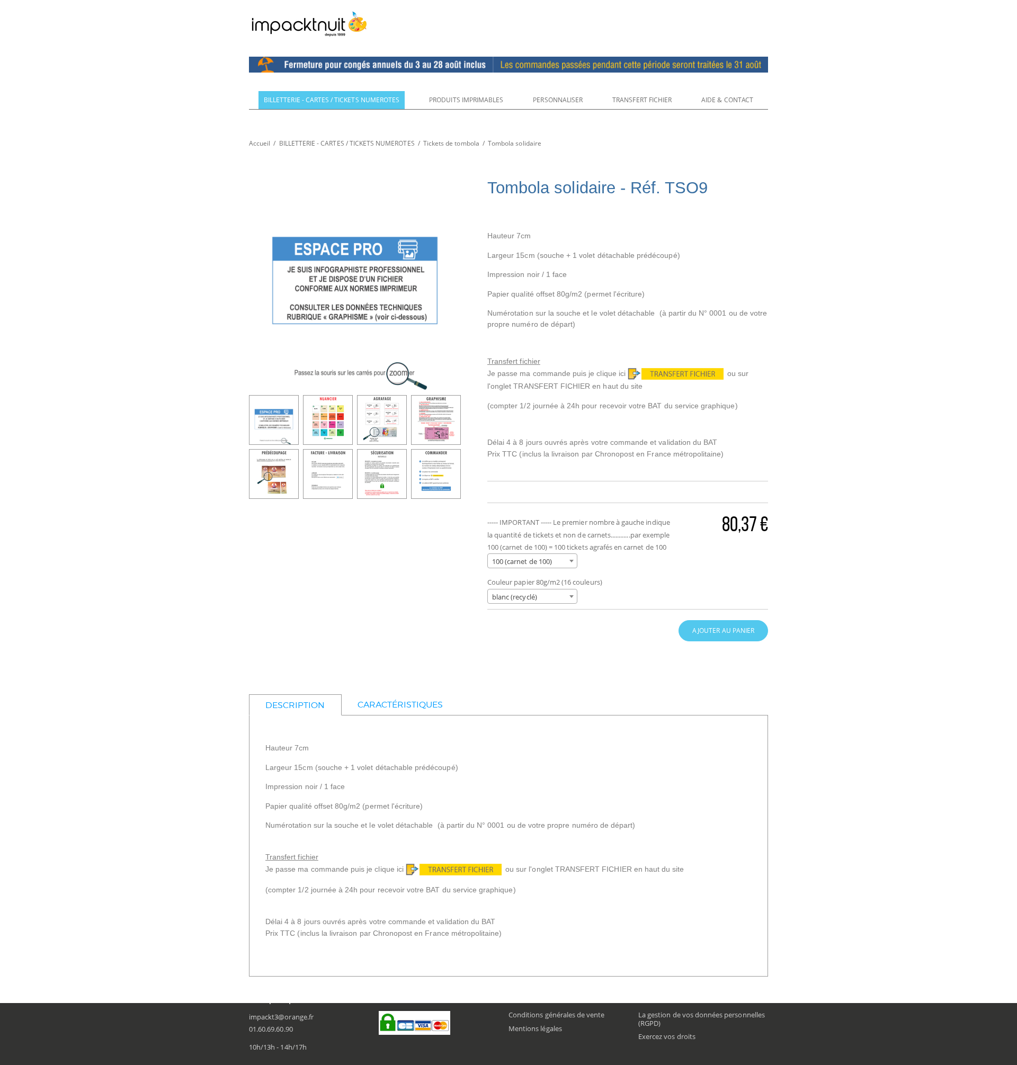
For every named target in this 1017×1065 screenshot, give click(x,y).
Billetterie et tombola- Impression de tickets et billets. (309, 24)
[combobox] (532, 560)
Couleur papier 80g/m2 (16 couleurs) (544, 582)
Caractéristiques (400, 705)
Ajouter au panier (723, 630)
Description (295, 705)
